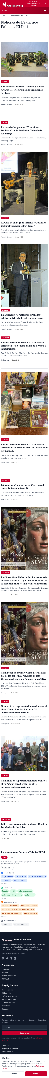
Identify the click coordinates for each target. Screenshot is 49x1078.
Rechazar (13, 1074)
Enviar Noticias (7, 1051)
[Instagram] (11, 958)
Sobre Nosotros (8, 990)
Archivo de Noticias (9, 976)
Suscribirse (24, 1033)
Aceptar (36, 1074)
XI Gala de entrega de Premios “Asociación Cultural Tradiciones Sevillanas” (23, 224)
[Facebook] (3, 958)
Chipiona (5, 969)
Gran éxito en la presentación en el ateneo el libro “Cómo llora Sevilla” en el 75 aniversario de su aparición (24, 709)
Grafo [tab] (11, 857)
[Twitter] (7, 958)
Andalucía (5, 972)
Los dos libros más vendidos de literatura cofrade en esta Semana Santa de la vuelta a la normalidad (23, 345)
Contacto (5, 1009)
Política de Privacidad (10, 996)
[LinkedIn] (15, 958)
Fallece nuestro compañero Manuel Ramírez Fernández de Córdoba (24, 825)
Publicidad (6, 1045)
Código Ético (6, 993)
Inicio (3, 16)
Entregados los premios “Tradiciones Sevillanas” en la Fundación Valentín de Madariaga (21, 130)
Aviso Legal (6, 1006)
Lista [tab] (4, 857)
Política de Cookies (9, 999)
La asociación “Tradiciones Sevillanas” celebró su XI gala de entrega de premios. (22, 316)
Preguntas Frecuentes (10, 1048)
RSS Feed (5, 979)
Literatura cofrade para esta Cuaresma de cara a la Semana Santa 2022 (23, 486)
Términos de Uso (8, 1003)
